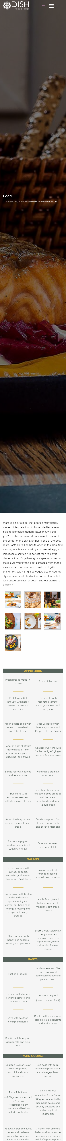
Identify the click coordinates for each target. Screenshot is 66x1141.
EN (43, 5)
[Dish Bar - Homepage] (17, 5)
